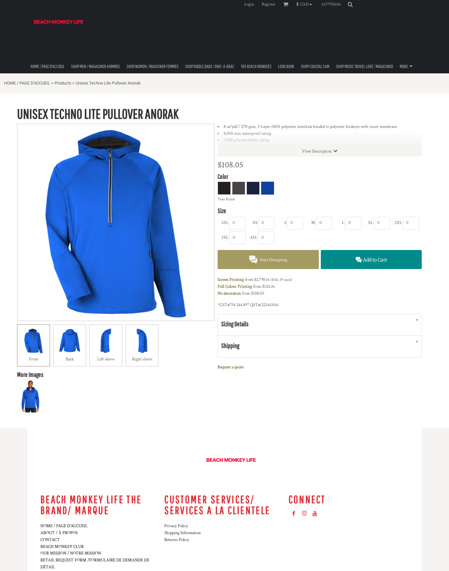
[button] (305, 4)
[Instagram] (304, 513)
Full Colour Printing (235, 286)
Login (249, 4)
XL (370, 223)
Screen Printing (231, 280)
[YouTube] (314, 513)
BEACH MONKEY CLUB (62, 547)
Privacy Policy (176, 526)
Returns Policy (176, 540)
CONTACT (50, 540)
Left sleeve (105, 359)
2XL (398, 223)
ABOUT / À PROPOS (59, 533)
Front (33, 359)
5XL (224, 223)
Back (70, 359)
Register (268, 4)
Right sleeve (142, 359)
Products (63, 83)
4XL (253, 237)
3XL (224, 237)
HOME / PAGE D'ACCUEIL (27, 83)
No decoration (229, 293)
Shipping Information (182, 533)
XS (254, 223)
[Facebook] (293, 513)
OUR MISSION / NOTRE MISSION (70, 553)
